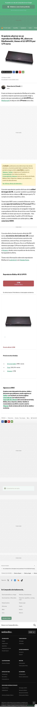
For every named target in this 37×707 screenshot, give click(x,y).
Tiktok (21, 580)
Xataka (3, 641)
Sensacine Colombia (23, 692)
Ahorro (21, 612)
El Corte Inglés (7, 28)
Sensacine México (23, 690)
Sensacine (21, 652)
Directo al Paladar (6, 663)
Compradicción (7, 174)
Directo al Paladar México (7, 695)
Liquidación (23, 28)
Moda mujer (22, 603)
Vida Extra (21, 643)
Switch (21, 609)
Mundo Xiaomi (5, 650)
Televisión (10, 418)
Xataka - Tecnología (20, 418)
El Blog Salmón (22, 674)
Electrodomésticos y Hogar (9, 594)
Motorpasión (22, 663)
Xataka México (5, 687)
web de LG (13, 260)
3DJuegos (21, 641)
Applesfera (4, 646)
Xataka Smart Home (6, 648)
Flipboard (20, 72)
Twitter (17, 72)
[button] (14, 86)
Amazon (5, 250)
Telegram (5, 172)
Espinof (20, 654)
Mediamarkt (5, 100)
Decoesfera (4, 676)
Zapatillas (15, 28)
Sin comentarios (7, 72)
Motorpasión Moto (23, 665)
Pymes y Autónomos (23, 676)
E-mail (23, 72)
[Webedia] (6, 633)
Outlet (30, 28)
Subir (30, 632)
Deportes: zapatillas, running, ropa (27, 598)
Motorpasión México (23, 695)
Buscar (34, 625)
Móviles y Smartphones (25, 594)
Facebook (14, 72)
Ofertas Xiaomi (18, 573)
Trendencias (4, 674)
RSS (18, 580)
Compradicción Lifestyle (9, 176)
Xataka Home (24, 260)
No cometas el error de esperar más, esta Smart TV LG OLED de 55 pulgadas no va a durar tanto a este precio (19, 568)
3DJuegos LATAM (23, 687)
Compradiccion (5, 679)
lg (28, 418)
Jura (3, 612)
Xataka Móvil (5, 643)
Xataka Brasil (5, 690)
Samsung (4, 606)
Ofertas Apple (27, 573)
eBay (3, 609)
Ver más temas (6, 618)
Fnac (8, 367)
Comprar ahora (18, 283)
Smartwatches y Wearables (9, 598)
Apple (20, 606)
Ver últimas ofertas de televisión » (12, 183)
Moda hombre (5, 603)
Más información (31, 705)
